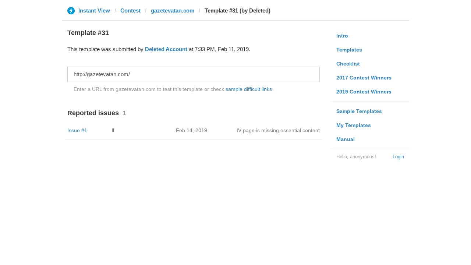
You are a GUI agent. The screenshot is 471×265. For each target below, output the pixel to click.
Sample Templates (359, 111)
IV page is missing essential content (278, 130)
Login (398, 156)
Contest (130, 10)
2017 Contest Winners (364, 78)
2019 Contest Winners (364, 92)
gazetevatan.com (172, 10)
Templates (349, 50)
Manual (345, 139)
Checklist (348, 64)
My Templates (353, 125)
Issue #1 (77, 130)
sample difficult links (249, 89)
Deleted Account (166, 49)
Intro (342, 36)
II (112, 130)
